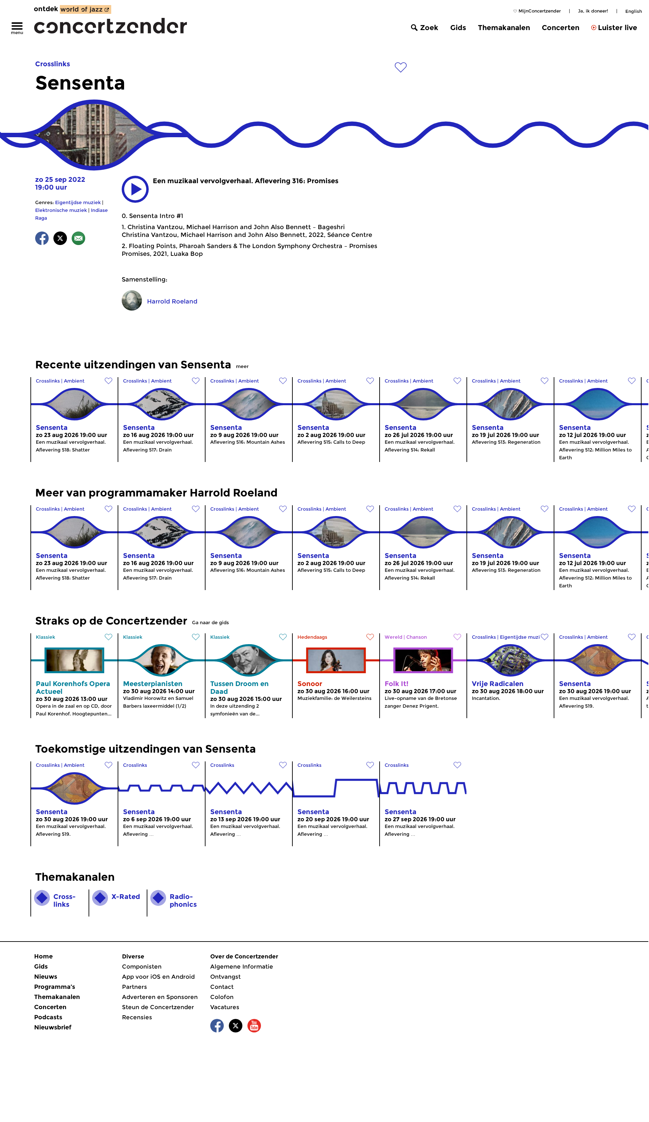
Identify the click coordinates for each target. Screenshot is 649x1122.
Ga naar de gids (210, 622)
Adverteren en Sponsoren (160, 997)
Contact (222, 986)
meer (242, 366)
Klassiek (45, 637)
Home (43, 956)
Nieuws (45, 976)
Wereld (393, 637)
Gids (458, 27)
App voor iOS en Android (158, 976)
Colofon (222, 997)
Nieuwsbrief (52, 1027)
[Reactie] (78, 239)
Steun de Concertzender (158, 1007)
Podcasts (48, 1017)
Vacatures (224, 1007)
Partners (134, 986)
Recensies (137, 1017)
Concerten (560, 27)
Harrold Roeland (172, 301)
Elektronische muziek (61, 210)
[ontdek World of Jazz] (85, 9)
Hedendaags (312, 637)
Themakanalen (504, 27)
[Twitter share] (60, 239)
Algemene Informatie (241, 966)
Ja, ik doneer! (593, 11)
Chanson (416, 637)
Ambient (74, 381)
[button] (135, 189)
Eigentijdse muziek (78, 202)
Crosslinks (52, 64)
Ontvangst (225, 976)
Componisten (142, 966)
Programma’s (54, 987)
